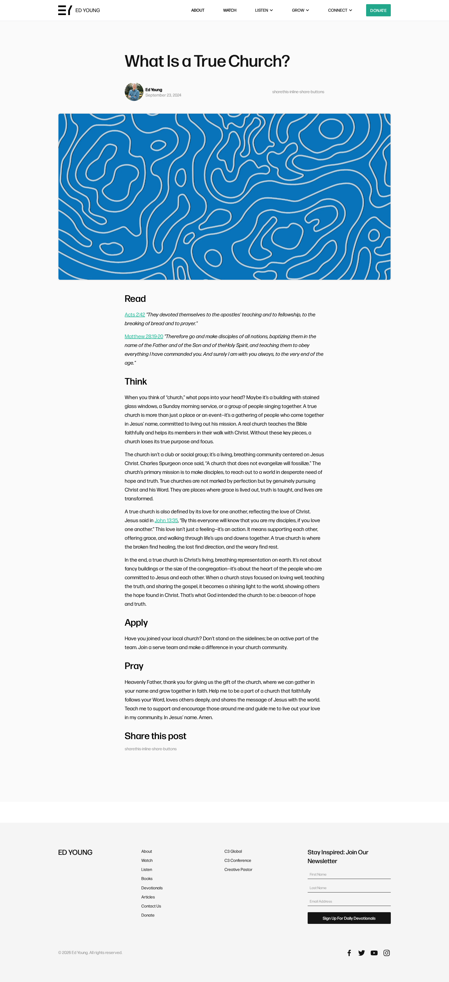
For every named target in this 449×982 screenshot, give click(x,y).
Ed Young (154, 89)
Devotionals (152, 887)
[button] (264, 10)
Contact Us (151, 906)
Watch (147, 860)
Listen (146, 869)
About (146, 851)
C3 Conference (237, 860)
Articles (148, 896)
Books (147, 878)
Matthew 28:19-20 (144, 336)
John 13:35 (166, 520)
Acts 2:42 (135, 314)
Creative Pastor (238, 869)
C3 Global (233, 851)
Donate (378, 10)
